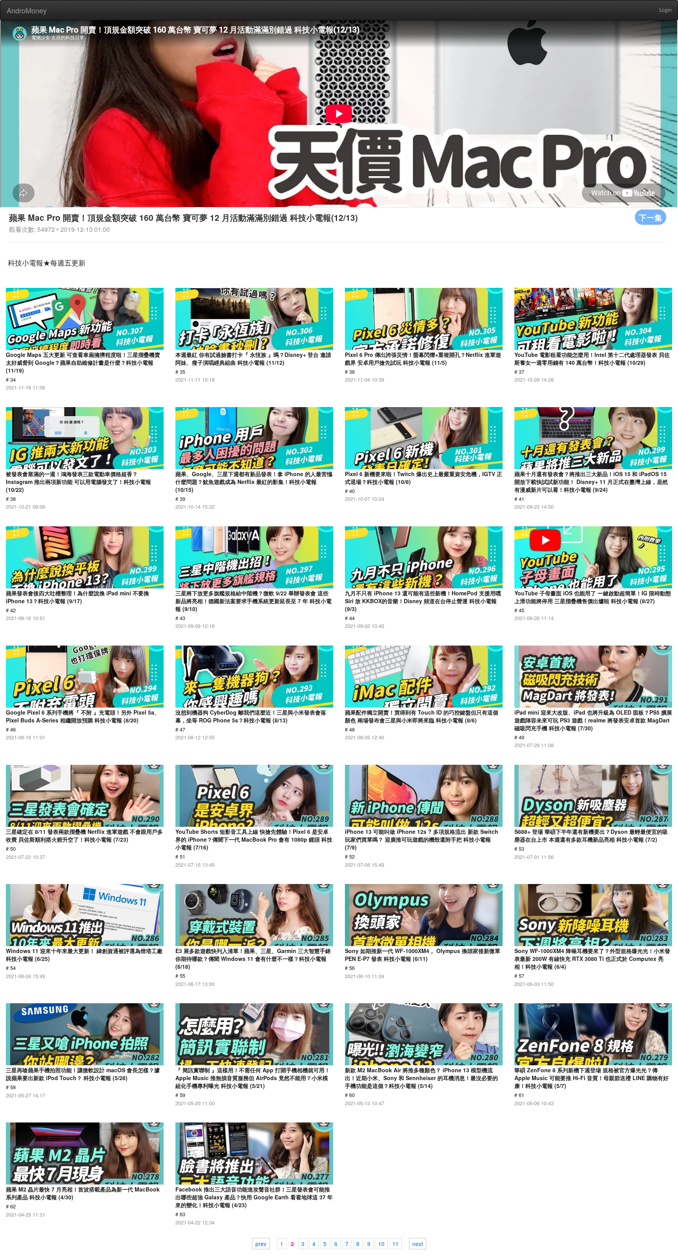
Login (665, 10)
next (417, 1244)
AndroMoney (27, 10)
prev (260, 1244)
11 (395, 1244)
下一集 (650, 217)
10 (381, 1244)
